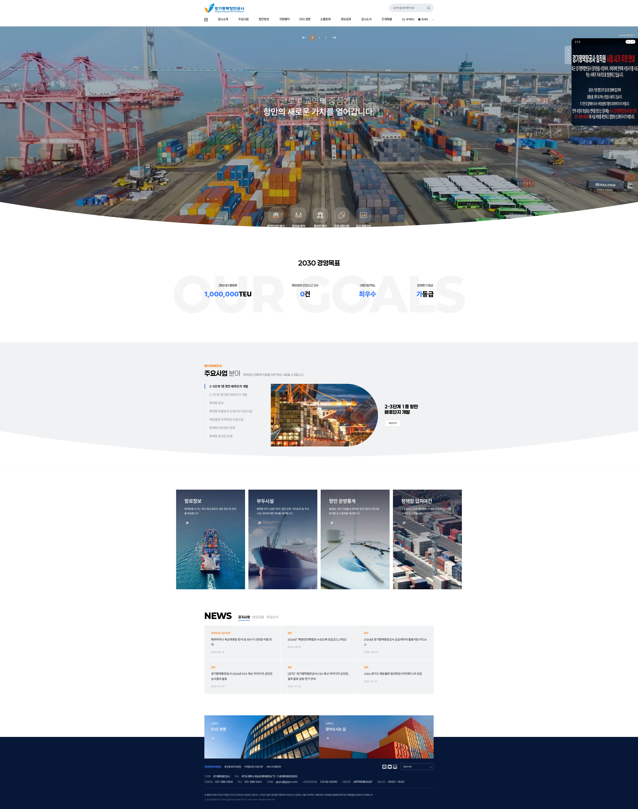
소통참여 (325, 19)
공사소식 (366, 19)
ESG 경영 (305, 19)
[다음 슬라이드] (633, 42)
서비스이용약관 (273, 766)
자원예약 (284, 19)
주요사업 (243, 19)
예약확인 (410, 19)
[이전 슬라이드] (628, 42)
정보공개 (346, 19)
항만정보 (264, 19)
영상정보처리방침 (232, 766)
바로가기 (393, 423)
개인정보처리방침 (212, 766)
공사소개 (223, 19)
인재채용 (387, 19)
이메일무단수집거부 (253, 766)
